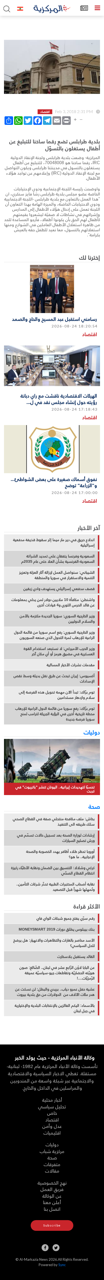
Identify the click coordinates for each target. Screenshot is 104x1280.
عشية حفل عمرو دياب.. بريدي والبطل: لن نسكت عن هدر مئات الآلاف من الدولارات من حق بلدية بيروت (55, 991)
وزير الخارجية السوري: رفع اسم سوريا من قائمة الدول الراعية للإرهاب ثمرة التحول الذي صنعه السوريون (54, 635)
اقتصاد (89, 334)
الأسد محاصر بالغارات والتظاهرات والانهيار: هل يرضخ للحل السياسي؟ (54, 943)
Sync (62, 1265)
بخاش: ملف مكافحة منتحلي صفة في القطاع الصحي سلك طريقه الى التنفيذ (54, 821)
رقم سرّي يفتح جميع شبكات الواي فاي (66, 918)
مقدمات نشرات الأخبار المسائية (71, 665)
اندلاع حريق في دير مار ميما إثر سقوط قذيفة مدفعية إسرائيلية (54, 542)
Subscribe (52, 1225)
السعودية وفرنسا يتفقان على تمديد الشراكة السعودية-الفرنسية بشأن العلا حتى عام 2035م (58, 558)
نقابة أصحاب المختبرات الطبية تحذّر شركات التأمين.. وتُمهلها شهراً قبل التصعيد (55, 886)
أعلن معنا (52, 1202)
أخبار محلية (52, 1099)
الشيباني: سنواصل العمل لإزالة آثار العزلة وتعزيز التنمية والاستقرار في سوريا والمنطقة (57, 575)
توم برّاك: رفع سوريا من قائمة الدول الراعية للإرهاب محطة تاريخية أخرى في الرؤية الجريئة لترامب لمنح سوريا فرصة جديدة (55, 714)
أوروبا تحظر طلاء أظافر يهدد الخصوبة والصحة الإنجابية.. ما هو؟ (60, 854)
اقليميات (52, 1132)
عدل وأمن (52, 1126)
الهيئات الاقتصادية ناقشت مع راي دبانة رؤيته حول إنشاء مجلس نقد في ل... (59, 398)
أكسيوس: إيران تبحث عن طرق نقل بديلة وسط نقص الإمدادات (54, 678)
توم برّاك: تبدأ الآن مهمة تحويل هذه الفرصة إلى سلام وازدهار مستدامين (57, 694)
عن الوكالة (52, 1195)
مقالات (52, 1170)
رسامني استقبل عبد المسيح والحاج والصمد (54, 318)
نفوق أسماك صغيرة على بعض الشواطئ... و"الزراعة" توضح (54, 482)
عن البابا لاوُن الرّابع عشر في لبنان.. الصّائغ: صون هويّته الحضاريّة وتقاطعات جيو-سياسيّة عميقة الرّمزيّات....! (57, 973)
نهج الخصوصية (52, 1182)
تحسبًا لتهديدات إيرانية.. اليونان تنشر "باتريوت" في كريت (55, 789)
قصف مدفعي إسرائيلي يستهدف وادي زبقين (59, 588)
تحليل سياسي (52, 1106)
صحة (94, 806)
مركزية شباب (52, 1151)
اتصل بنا (52, 1208)
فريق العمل (52, 1189)
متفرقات (52, 1164)
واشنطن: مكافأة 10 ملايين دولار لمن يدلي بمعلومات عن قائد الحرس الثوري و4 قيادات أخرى (53, 602)
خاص (52, 1112)
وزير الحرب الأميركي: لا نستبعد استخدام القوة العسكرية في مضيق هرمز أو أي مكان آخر (59, 651)
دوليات (92, 732)
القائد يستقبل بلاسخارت (76, 956)
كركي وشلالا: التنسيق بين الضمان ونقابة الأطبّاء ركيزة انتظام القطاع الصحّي (53, 870)
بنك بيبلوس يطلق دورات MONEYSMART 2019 (57, 929)
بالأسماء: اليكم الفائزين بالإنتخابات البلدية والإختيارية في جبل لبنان (55, 1008)
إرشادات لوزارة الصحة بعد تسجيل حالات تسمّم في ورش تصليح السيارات (56, 837)
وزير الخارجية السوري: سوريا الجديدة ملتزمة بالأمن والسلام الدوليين (57, 618)
